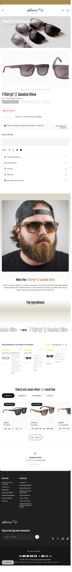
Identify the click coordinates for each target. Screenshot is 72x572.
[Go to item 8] (37, 90)
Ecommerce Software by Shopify (41, 559)
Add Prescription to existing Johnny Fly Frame (26, 505)
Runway (48, 361)
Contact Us (5, 487)
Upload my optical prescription (25, 491)
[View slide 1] (32, 464)
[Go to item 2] (24, 90)
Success (34, 423)
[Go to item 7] (35, 90)
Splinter (61, 423)
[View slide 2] (34, 464)
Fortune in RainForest (11, 353)
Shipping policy (38, 562)
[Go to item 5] (31, 90)
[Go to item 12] (46, 90)
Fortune (3, 363)
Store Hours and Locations (7, 483)
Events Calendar (7, 498)
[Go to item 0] (22, 90)
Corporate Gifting (7, 492)
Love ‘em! (28, 353)
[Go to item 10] (42, 90)
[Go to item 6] (33, 90)
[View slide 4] (39, 464)
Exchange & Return (25, 485)
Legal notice (56, 562)
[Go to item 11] (44, 90)
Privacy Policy (24, 498)
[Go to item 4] (28, 90)
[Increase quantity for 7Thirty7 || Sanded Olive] (11, 118)
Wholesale (5, 490)
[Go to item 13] (49, 90)
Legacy (6, 423)
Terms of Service (25, 501)
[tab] (8, 395)
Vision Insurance (25, 495)
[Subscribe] (37, 537)
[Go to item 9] (40, 90)
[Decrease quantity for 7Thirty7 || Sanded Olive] (4, 118)
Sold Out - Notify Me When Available (28, 117)
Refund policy (15, 562)
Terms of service (30, 562)
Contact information (47, 562)
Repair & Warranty (25, 488)
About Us (5, 501)
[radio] (10, 101)
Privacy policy (22, 562)
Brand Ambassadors (8, 495)
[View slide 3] (36, 464)
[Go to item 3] (26, 90)
